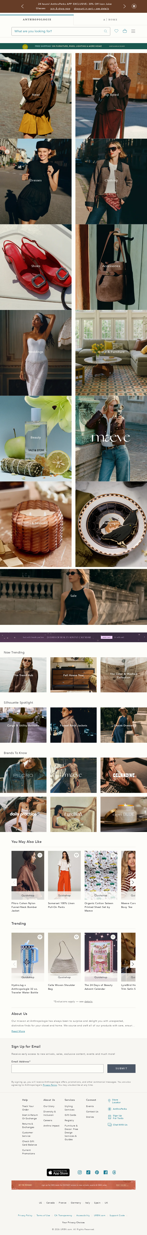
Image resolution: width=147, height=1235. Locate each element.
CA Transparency (63, 1215)
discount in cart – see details (91, 8)
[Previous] (14, 882)
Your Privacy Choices (73, 1222)
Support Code (117, 1215)
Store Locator (116, 1101)
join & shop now (60, 8)
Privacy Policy (50, 1085)
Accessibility (83, 1215)
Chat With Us (119, 1124)
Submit (121, 1068)
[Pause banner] (134, 6)
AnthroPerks (119, 1109)
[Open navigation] (133, 31)
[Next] (132, 882)
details (88, 1001)
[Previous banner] (22, 6)
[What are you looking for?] (105, 31)
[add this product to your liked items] (40, 855)
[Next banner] (124, 6)
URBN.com (99, 1215)
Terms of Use (43, 1215)
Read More (18, 1031)
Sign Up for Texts (118, 1117)
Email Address (20, 1061)
